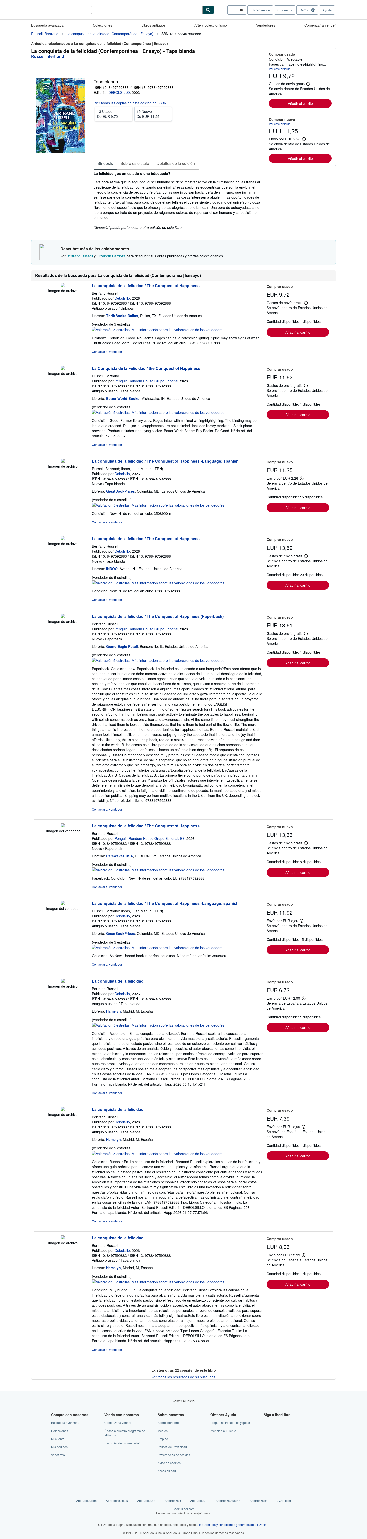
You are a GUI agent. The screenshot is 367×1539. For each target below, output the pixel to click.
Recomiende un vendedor (122, 1443)
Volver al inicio (183, 1400)
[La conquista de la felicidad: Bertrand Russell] (63, 981)
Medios (163, 1431)
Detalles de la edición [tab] (176, 163)
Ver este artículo (280, 69)
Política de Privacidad (172, 1447)
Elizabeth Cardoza (111, 255)
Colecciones (102, 25)
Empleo (163, 1439)
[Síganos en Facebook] (267, 1422)
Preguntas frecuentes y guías (230, 1422)
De (107, 114)
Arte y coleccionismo (210, 25)
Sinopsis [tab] (105, 163)
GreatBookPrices (120, 491)
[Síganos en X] (267, 1430)
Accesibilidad (167, 1471)
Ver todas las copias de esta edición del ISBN (130, 102)
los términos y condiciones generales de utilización (233, 1524)
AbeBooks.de (146, 1500)
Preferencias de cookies (174, 1455)
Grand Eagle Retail (122, 646)
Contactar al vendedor (107, 351)
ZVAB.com (284, 1500)
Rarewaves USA (119, 855)
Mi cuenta (57, 1439)
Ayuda (327, 10)
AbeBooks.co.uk (117, 1500)
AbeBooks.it (198, 1500)
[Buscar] (208, 10)
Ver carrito (58, 1455)
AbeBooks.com (86, 1500)
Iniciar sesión (260, 10)
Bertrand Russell (80, 255)
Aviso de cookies (169, 1463)
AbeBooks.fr (173, 1500)
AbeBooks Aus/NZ (228, 1500)
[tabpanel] (177, 200)
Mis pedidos (59, 1447)
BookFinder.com (183, 1511)
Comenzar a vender (320, 25)
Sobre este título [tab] (134, 163)
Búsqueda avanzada (47, 25)
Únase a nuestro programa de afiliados (124, 1433)
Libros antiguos (153, 25)
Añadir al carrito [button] (300, 103)
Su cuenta (284, 10)
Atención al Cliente (223, 1431)
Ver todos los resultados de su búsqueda (183, 1376)
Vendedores (265, 25)
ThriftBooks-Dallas (122, 315)
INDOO (112, 568)
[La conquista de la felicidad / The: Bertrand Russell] (63, 285)
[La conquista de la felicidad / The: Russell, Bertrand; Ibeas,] (63, 461)
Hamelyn (113, 1011)
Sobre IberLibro (168, 1422)
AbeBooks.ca (259, 1500)
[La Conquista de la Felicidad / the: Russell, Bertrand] (63, 368)
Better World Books (122, 398)
